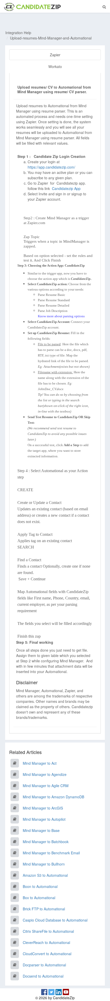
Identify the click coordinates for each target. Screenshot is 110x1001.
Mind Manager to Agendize (45, 774)
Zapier (55, 54)
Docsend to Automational (43, 976)
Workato (55, 66)
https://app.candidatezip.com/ (51, 167)
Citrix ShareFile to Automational (48, 931)
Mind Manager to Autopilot (44, 819)
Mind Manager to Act (40, 763)
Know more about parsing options (61, 316)
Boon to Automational (40, 886)
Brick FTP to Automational (44, 908)
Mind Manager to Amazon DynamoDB (53, 796)
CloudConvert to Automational (47, 953)
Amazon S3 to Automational (45, 875)
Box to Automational (39, 897)
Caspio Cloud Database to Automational (55, 920)
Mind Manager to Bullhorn (44, 864)
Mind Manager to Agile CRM (46, 785)
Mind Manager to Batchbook (46, 841)
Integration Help (18, 32)
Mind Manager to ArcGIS (43, 808)
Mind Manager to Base (41, 830)
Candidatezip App (67, 188)
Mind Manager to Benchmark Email (51, 852)
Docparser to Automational (44, 964)
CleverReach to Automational (46, 942)
